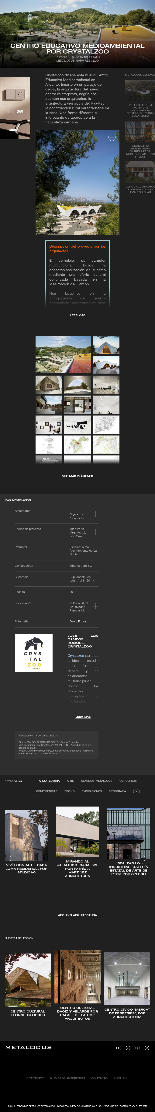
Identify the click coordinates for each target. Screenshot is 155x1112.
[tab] (49, 781)
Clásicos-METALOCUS (96, 781)
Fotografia (117, 791)
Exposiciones (92, 791)
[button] (11, 858)
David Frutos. (78, 621)
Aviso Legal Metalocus (70, 1106)
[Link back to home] (28, 1048)
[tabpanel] (77, 859)
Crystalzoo (77, 514)
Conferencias (46, 791)
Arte (70, 781)
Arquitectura (49, 781)
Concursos (128, 781)
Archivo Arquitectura (77, 915)
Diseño (69, 791)
